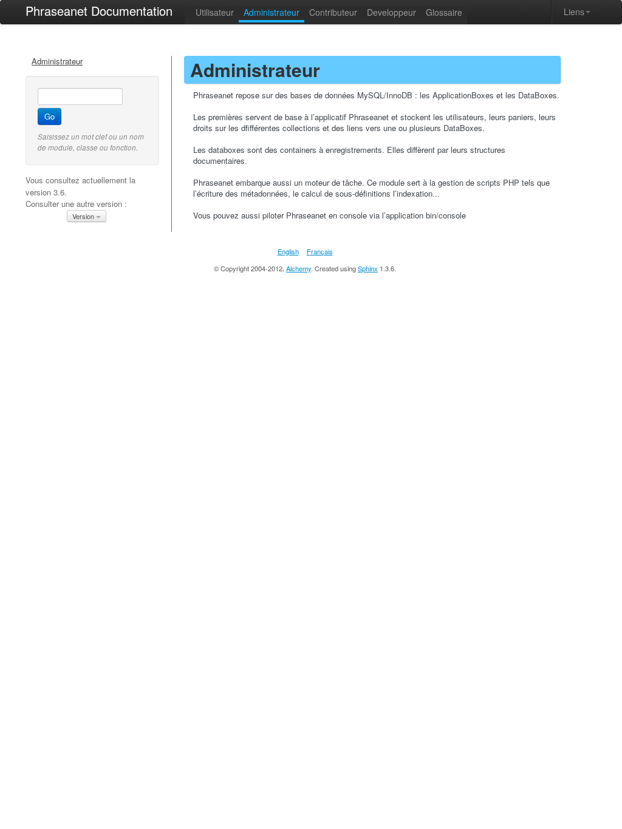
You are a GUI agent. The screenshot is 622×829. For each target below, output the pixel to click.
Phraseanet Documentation (99, 10)
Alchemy (298, 268)
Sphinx (368, 268)
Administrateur (57, 61)
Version (84, 216)
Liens (574, 11)
